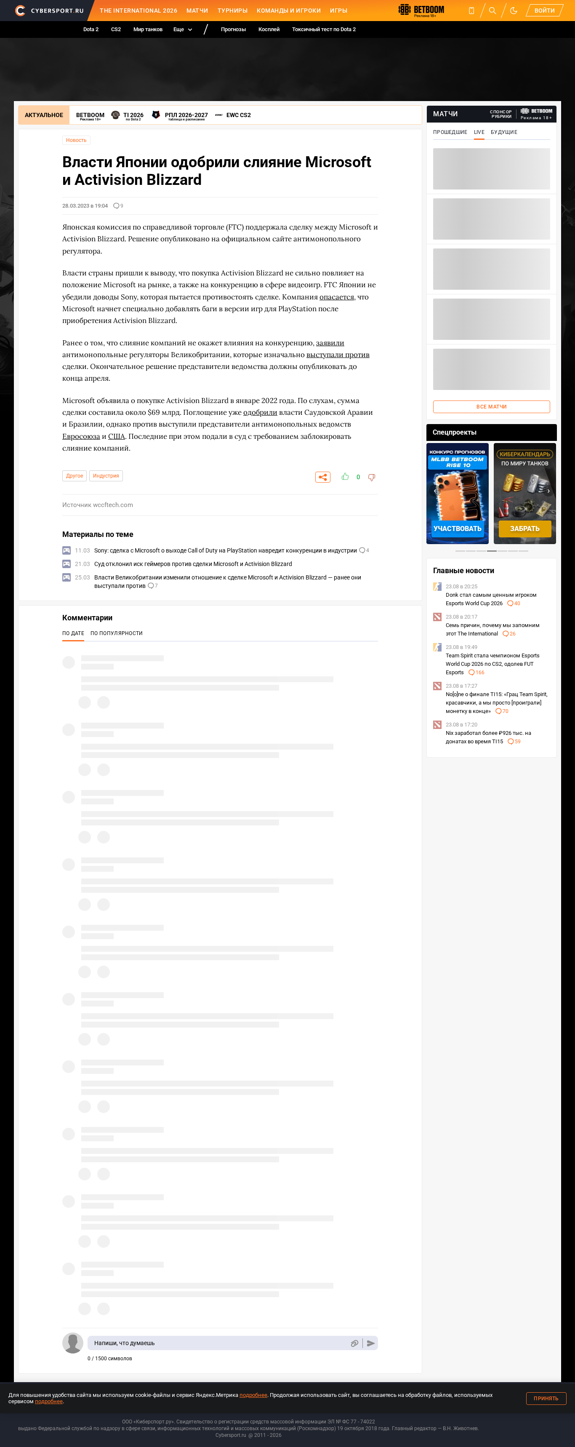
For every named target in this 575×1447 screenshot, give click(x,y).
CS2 (116, 29)
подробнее (253, 1395)
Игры (338, 10)
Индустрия (106, 476)
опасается (336, 297)
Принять (546, 1399)
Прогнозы (233, 29)
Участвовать (458, 529)
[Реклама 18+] (537, 111)
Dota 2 (90, 29)
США (116, 436)
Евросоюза (81, 436)
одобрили (260, 412)
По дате (73, 633)
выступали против (338, 354)
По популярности (117, 633)
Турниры (233, 10)
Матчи (197, 10)
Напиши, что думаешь (124, 1343)
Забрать (525, 529)
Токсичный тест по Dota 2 (324, 29)
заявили (330, 342)
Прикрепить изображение (354, 1343)
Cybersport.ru (231, 1435)
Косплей (269, 29)
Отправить (371, 1343)
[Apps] (471, 10)
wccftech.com (113, 505)
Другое (74, 476)
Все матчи (492, 407)
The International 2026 (138, 10)
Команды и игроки (289, 10)
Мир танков (147, 29)
